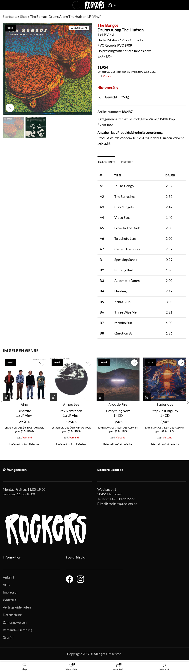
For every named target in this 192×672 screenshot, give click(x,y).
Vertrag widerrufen (17, 607)
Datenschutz (12, 615)
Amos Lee (71, 404)
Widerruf (9, 600)
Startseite (10, 16)
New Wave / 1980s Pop (158, 119)
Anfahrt (8, 577)
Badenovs (165, 404)
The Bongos (108, 25)
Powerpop (105, 124)
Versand (107, 76)
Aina (24, 404)
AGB (6, 585)
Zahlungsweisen (15, 622)
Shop (24, 16)
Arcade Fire (118, 404)
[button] (6, 69)
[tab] (106, 161)
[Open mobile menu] (76, 5)
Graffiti (8, 637)
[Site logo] (94, 5)
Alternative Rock (127, 119)
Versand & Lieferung (17, 630)
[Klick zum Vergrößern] (10, 108)
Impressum (11, 592)
